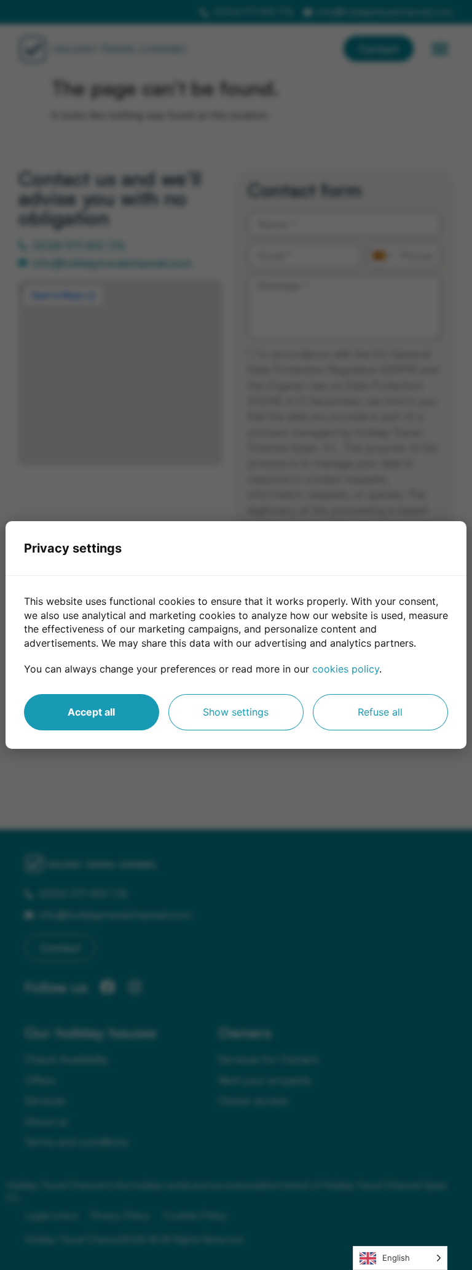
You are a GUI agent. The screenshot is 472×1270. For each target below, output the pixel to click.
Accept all (91, 712)
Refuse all (380, 712)
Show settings (236, 712)
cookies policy (345, 669)
